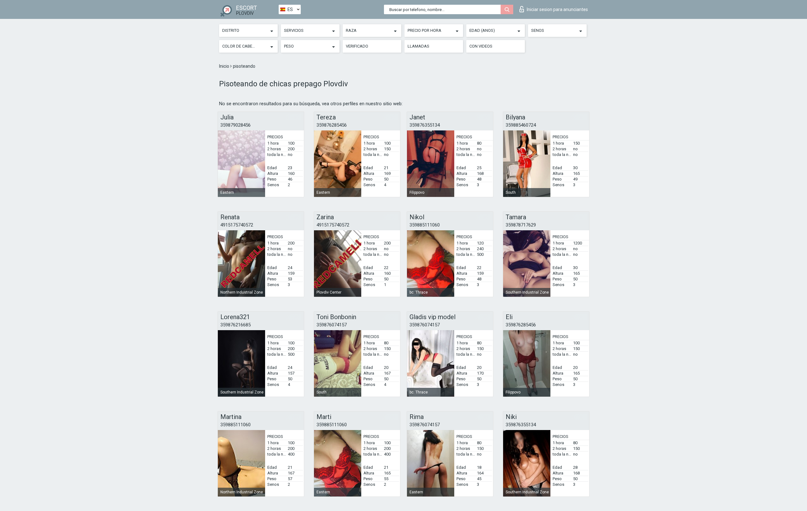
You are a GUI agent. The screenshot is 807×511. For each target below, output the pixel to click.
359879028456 (235, 125)
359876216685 (235, 325)
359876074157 (331, 325)
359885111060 (424, 225)
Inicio (224, 66)
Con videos (480, 46)
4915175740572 (236, 225)
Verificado (357, 46)
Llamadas (418, 46)
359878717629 (521, 225)
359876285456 (331, 125)
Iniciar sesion (557, 9)
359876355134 (424, 125)
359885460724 (521, 125)
